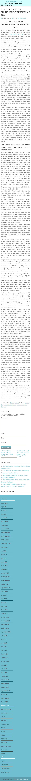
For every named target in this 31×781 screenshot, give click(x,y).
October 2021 (5, 687)
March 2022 (4, 672)
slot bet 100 (4, 739)
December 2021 (5, 683)
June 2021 (4, 694)
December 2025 (5, 532)
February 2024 (5, 613)
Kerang (3, 716)
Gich (13, 18)
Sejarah (3, 735)
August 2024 (4, 591)
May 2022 (3, 665)
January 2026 (5, 529)
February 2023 (5, 658)
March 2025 (4, 565)
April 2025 (4, 562)
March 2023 (4, 654)
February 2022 (5, 676)
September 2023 (5, 632)
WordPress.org (5, 772)
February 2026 (5, 525)
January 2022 (5, 680)
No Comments (22, 18)
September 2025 (5, 543)
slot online (4, 742)
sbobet (3, 731)
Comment (4, 418)
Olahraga (3, 720)
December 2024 (5, 577)
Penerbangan (5, 724)
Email (2, 438)
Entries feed (4, 765)
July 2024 (3, 595)
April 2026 (4, 518)
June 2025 (4, 554)
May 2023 (3, 646)
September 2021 (5, 691)
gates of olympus (11, 405)
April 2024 (4, 606)
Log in (2, 761)
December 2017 (5, 698)
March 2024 (4, 610)
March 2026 (4, 521)
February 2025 (5, 569)
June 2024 (4, 599)
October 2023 (5, 628)
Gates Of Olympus (6, 709)
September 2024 (5, 588)
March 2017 (4, 702)
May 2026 (3, 514)
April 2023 (4, 650)
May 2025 (3, 558)
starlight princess (6, 746)
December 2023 (5, 621)
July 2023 (3, 639)
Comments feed (5, 768)
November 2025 (5, 536)
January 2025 (5, 573)
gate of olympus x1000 (16, 34)
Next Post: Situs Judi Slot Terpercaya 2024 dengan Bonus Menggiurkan (23, 453)
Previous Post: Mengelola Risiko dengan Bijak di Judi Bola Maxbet (7, 453)
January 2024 (5, 617)
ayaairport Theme (8, 779)
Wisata (3, 753)
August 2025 (4, 547)
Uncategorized (14, 403)
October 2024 (5, 584)
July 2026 (3, 507)
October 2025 (5, 540)
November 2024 (5, 580)
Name (2, 433)
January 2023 (5, 661)
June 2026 (4, 510)
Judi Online (4, 713)
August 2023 (4, 635)
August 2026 (4, 503)
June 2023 (4, 643)
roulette (3, 728)
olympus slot (20, 405)
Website (3, 442)
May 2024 (3, 602)
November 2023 (5, 624)
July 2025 (3, 551)
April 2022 (4, 669)
